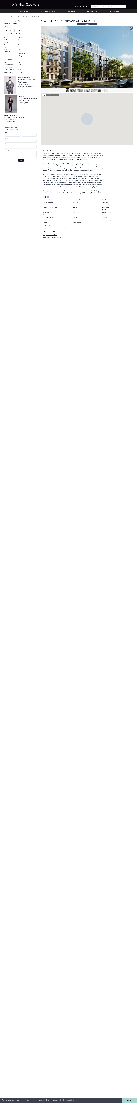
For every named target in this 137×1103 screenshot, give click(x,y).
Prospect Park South (23, 17)
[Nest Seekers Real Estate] (24, 5)
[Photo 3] (74, 90)
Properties (23, 11)
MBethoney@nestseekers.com (26, 86)
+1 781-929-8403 (23, 83)
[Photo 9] (95, 90)
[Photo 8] (92, 90)
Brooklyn (13, 17)
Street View (55, 95)
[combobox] (107, 6)
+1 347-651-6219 (24, 100)
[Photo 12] (106, 90)
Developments (48, 11)
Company (72, 11)
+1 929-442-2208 (23, 85)
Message (7, 150)
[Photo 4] (78, 90)
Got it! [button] (129, 1100)
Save (22, 30)
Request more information (13, 129)
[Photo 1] (67, 90)
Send (21, 160)
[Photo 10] (99, 90)
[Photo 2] (71, 90)
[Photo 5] (81, 90)
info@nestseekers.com (10, 121)
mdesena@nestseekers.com (26, 104)
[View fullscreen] (131, 28)
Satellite (49, 95)
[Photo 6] (85, 90)
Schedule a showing (12, 127)
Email (6, 138)
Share (10, 30)
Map (44, 95)
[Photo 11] (102, 90)
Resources (114, 11)
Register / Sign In (81, 6)
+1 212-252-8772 (12, 119)
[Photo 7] (88, 90)
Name (6, 132)
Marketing (92, 11)
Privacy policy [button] (68, 1100)
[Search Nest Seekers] (124, 7)
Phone (6, 144)
